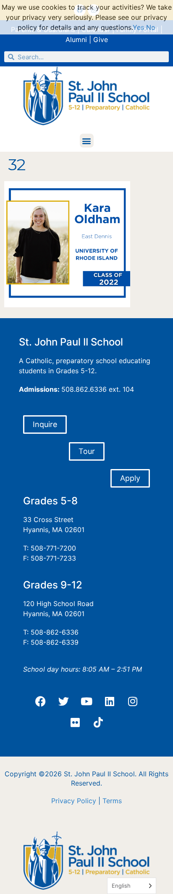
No (150, 27)
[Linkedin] (109, 701)
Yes (138, 27)
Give (100, 39)
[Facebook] (40, 701)
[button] (87, 141)
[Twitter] (63, 701)
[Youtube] (86, 701)
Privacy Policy (73, 800)
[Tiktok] (98, 722)
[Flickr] (75, 722)
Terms (112, 800)
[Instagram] (132, 701)
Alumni (76, 39)
